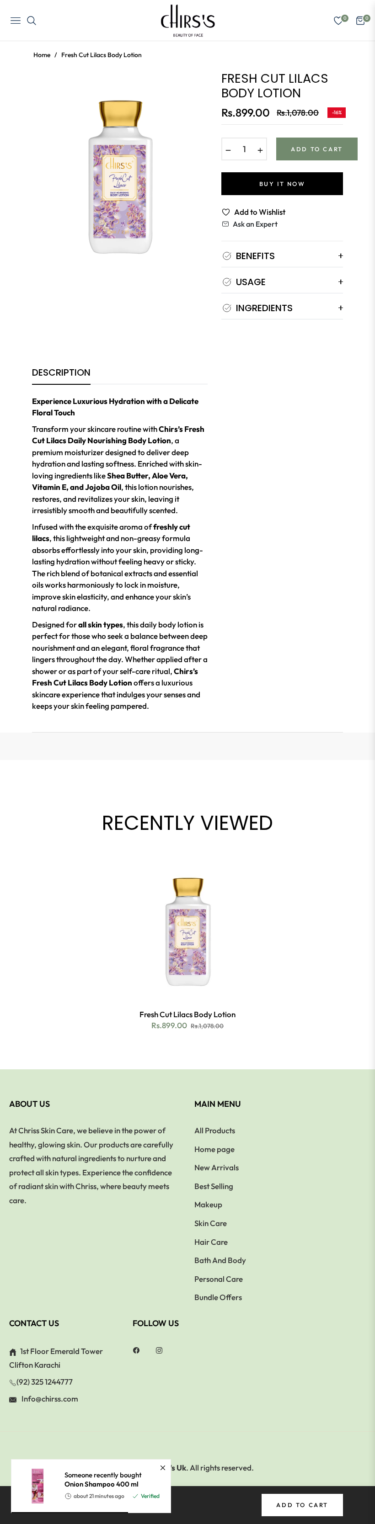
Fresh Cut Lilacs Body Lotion (187, 1014)
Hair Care (211, 1242)
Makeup (208, 1204)
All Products (214, 1130)
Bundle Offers (218, 1297)
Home (41, 55)
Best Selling (213, 1186)
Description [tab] (61, 373)
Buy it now (282, 183)
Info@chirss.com (49, 1398)
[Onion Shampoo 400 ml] (34, 1486)
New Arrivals (216, 1167)
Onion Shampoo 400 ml (101, 1484)
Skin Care (210, 1223)
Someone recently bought (103, 1479)
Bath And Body (220, 1260)
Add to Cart (302, 1504)
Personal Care (218, 1279)
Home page (214, 1149)
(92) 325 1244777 (44, 1381)
